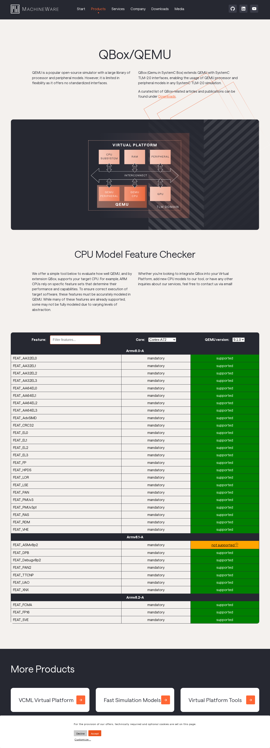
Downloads (160, 9)
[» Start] (39, 10)
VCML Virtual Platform (46, 700)
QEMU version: (217, 340)
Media (179, 9)
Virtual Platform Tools (215, 700)
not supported (225, 545)
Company (138, 9)
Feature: (39, 340)
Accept (95, 733)
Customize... (83, 739)
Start (81, 9)
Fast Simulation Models (132, 700)
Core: (140, 340)
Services (118, 9)
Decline (80, 733)
